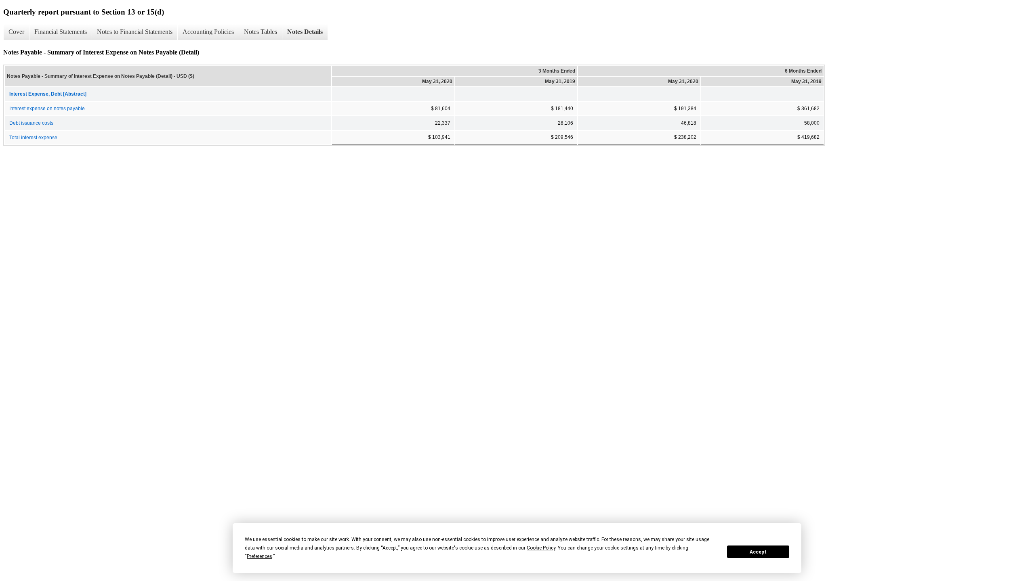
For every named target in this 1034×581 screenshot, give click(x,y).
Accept (758, 552)
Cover (16, 31)
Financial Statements (60, 31)
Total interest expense (33, 137)
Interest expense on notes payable (47, 108)
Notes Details (305, 31)
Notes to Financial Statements (134, 31)
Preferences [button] (259, 556)
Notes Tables (260, 31)
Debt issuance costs (31, 123)
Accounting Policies (208, 31)
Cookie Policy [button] (541, 548)
